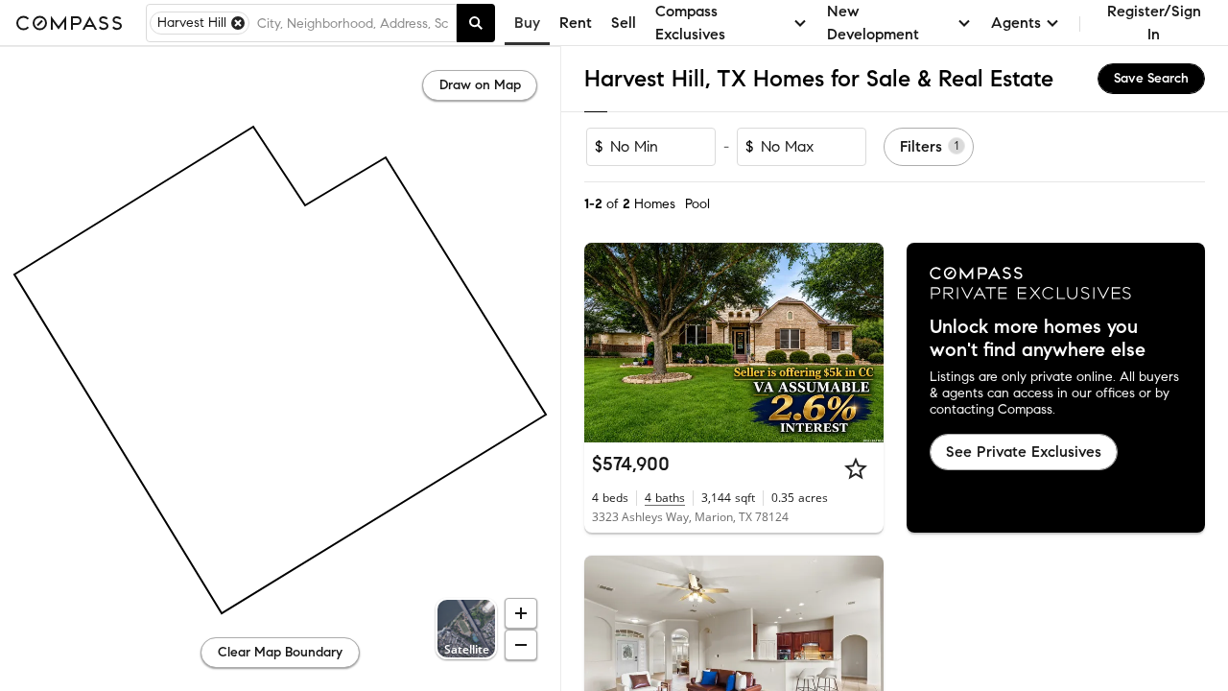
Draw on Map (480, 85)
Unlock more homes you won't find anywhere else (1037, 339)
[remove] (238, 23)
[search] (476, 23)
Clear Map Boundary (280, 652)
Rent (575, 22)
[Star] (856, 468)
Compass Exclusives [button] (690, 22)
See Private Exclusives (1023, 451)
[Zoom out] (521, 645)
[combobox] (352, 23)
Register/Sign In (1154, 22)
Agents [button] (1016, 22)
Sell (623, 22)
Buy (527, 22)
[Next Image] (860, 342)
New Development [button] (873, 22)
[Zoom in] (521, 613)
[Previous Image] (607, 342)
